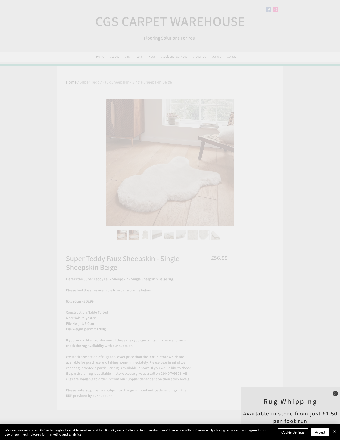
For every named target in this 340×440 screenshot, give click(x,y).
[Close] (334, 432)
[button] (335, 393)
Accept (320, 432)
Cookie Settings (292, 432)
